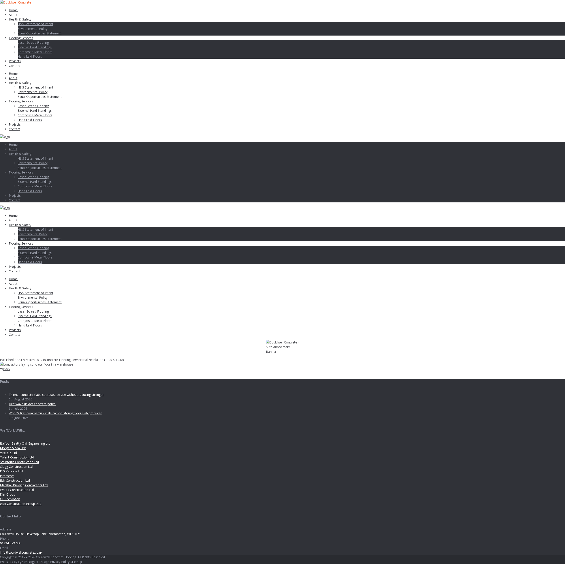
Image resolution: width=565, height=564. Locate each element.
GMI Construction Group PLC (20, 504)
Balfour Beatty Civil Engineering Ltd (25, 443)
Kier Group (7, 494)
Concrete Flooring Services (64, 360)
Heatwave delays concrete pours (32, 404)
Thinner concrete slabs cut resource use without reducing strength (56, 394)
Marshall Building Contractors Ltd (24, 485)
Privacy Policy (60, 562)
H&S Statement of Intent (35, 24)
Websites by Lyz (11, 562)
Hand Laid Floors (30, 56)
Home (13, 10)
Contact (14, 66)
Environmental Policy (32, 28)
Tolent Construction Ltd (17, 457)
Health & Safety (20, 19)
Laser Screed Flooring (33, 42)
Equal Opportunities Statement (40, 33)
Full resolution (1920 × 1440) (103, 360)
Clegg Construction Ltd (16, 466)
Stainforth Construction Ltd (19, 462)
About (13, 15)
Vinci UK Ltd (8, 453)
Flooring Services (21, 38)
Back (6, 369)
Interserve (7, 476)
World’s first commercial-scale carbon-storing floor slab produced (55, 413)
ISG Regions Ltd (11, 471)
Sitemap (76, 562)
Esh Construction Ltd (15, 480)
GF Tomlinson (10, 499)
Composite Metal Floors (35, 52)
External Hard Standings (35, 47)
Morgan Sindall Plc (13, 448)
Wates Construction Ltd (17, 490)
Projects (15, 61)
